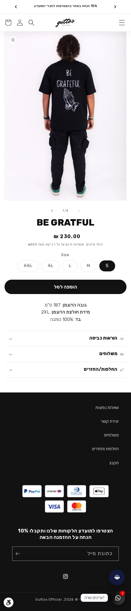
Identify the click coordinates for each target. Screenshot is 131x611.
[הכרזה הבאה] (16, 6)
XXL (24, 267)
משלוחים (111, 435)
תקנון (114, 463)
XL (47, 267)
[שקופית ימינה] (52, 210)
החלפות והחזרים (105, 448)
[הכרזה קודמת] (115, 6)
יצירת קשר (110, 421)
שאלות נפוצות (107, 407)
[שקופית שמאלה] (79, 210)
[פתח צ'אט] (117, 577)
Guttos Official (48, 600)
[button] (122, 22)
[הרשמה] (19, 554)
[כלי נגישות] (8, 602)
